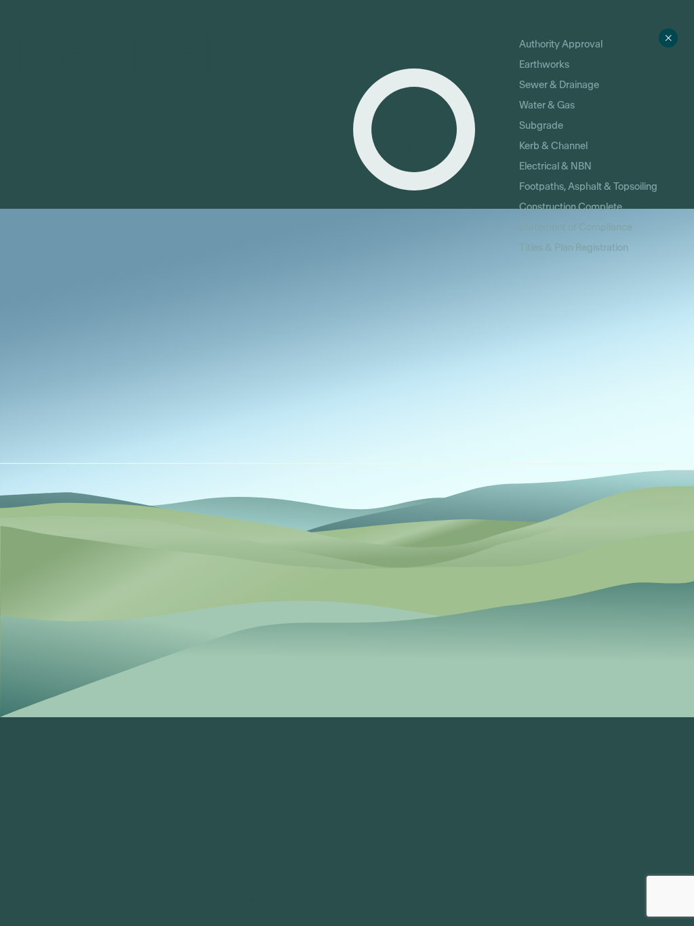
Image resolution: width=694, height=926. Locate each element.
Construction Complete (570, 207)
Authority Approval (561, 44)
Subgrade (541, 125)
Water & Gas (547, 105)
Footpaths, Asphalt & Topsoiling (588, 186)
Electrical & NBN (555, 166)
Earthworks (544, 64)
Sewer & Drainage (559, 85)
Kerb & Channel (553, 146)
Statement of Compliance (575, 227)
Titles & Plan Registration (573, 247)
